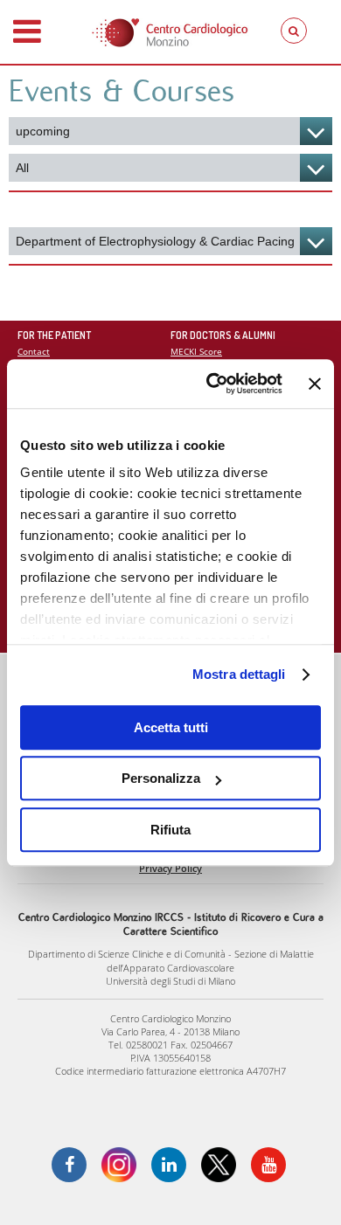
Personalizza (161, 778)
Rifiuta (170, 829)
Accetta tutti (171, 727)
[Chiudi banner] (315, 383)
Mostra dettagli (239, 674)
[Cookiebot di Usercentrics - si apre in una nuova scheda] (211, 383)
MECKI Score (196, 351)
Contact (33, 351)
